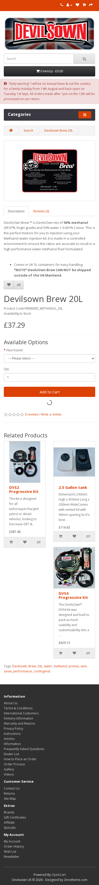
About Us (10, 703)
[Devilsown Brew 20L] (49, 171)
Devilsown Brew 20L (58, 130)
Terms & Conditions (18, 708)
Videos (9, 774)
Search (28, 130)
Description (16, 211)
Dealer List (11, 754)
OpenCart (59, 875)
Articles (9, 739)
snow (7, 671)
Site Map (10, 798)
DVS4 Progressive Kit (73, 595)
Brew (32, 666)
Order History (14, 846)
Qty (6, 369)
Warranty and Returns (19, 723)
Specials (9, 827)
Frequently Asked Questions (24, 749)
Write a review (51, 414)
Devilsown (19, 666)
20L (39, 666)
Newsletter (11, 856)
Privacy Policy (13, 728)
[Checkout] (91, 5)
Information (12, 744)
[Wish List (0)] (77, 5)
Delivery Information (18, 718)
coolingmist (42, 671)
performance (22, 671)
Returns (9, 793)
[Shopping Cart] (84, 5)
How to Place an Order (20, 759)
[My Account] (69, 5)
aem (83, 666)
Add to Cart (50, 391)
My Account (12, 841)
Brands (9, 812)
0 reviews (31, 414)
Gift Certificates (15, 817)
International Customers (21, 713)
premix (74, 666)
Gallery (9, 769)
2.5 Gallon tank (73, 487)
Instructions (12, 733)
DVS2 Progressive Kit (24, 489)
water (48, 666)
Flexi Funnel (14, 350)
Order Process (14, 764)
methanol (60, 666)
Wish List (10, 851)
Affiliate (9, 822)
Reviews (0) (41, 211)
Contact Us (12, 788)
